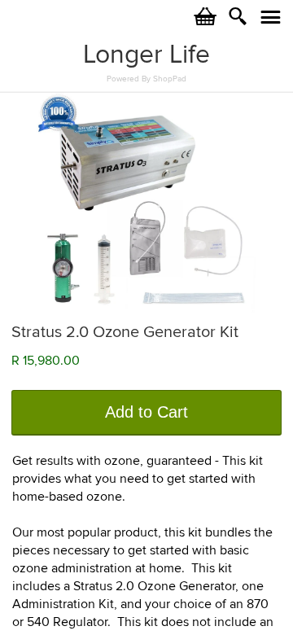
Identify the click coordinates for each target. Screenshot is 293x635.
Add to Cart (146, 412)
